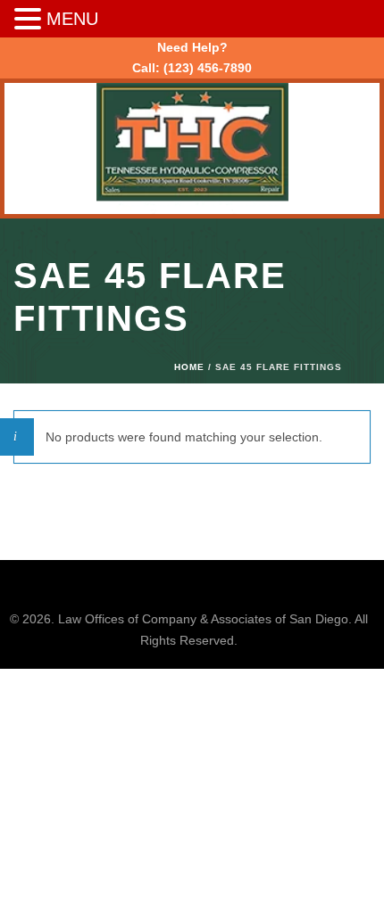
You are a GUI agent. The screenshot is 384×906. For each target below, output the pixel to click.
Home (189, 367)
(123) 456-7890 (207, 68)
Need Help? (192, 47)
